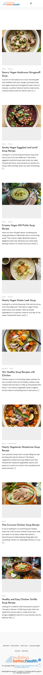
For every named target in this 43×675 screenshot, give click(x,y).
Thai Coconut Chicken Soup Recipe (20, 524)
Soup (4, 69)
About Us (26, 667)
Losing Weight (34, 645)
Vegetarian (12, 443)
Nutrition (25, 651)
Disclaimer (30, 666)
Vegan (10, 69)
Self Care (24, 645)
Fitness (17, 651)
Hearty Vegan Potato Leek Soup (19, 300)
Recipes (5, 368)
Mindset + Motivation (11, 645)
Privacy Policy (20, 666)
